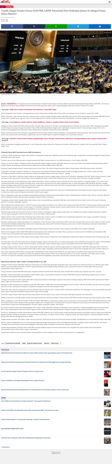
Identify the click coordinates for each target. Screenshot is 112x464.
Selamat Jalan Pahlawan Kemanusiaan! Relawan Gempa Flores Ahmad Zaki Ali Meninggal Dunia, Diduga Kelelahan (36, 362)
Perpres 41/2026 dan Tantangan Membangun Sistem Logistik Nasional (22, 380)
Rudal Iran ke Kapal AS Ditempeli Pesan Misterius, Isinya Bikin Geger (33, 109)
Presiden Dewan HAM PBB (13, 343)
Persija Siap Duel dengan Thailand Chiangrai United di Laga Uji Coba (22, 371)
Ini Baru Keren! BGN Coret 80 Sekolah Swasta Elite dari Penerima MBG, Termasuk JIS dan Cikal (29, 410)
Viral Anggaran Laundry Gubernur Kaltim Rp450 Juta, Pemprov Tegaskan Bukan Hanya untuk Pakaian (44, 122)
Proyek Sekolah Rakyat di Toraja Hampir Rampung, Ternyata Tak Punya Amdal (25, 419)
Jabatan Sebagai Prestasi (35, 343)
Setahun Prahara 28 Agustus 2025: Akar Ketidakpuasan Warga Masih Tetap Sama (26, 438)
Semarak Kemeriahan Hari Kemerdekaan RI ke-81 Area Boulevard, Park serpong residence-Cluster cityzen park (35, 390)
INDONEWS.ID (12, 104)
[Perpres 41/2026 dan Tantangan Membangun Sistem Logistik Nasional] (106, 386)
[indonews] (5, 1)
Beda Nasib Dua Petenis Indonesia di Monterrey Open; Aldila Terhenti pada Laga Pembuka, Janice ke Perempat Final (36, 353)
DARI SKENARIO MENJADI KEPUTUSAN (12, 428)
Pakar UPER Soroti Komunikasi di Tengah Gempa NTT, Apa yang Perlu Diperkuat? (26, 401)
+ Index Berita (5, 447)
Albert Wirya (55, 343)
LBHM (24, 343)
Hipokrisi (46, 343)
